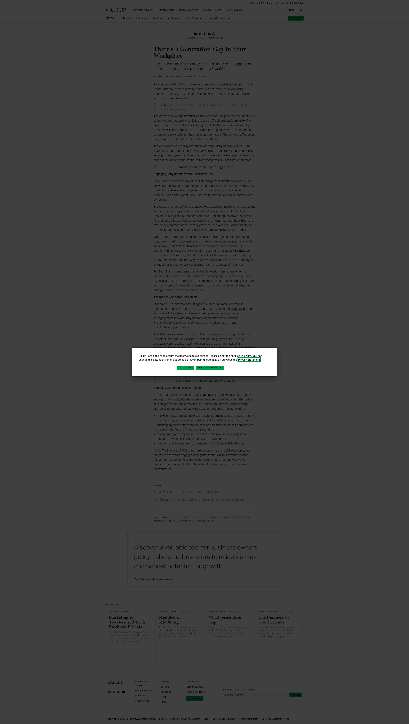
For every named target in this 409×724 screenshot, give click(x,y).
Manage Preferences (210, 368)
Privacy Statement (249, 359)
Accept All (185, 368)
